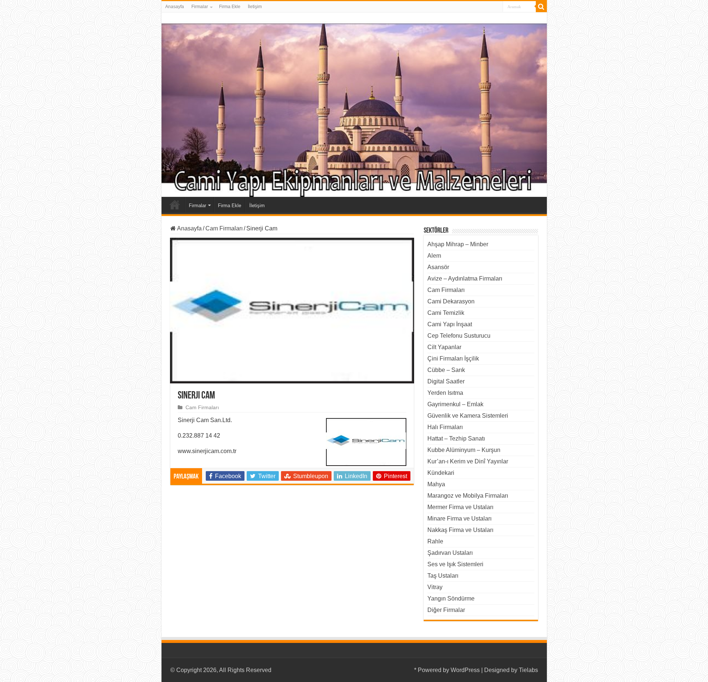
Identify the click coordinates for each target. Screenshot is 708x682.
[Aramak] (541, 6)
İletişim (255, 6)
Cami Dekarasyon (451, 301)
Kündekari (440, 473)
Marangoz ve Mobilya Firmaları (467, 496)
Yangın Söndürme (451, 598)
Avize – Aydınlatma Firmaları (464, 278)
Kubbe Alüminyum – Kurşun (463, 450)
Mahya (436, 484)
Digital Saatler (446, 381)
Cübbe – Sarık (446, 370)
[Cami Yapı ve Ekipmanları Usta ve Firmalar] (354, 105)
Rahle (435, 541)
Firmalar (199, 6)
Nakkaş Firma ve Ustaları (460, 530)
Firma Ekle (229, 6)
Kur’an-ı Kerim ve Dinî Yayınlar (467, 461)
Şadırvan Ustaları (450, 553)
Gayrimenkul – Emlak (455, 404)
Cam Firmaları (224, 228)
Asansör (438, 267)
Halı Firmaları (445, 427)
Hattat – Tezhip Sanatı (456, 438)
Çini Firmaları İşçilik (453, 358)
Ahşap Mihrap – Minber (457, 244)
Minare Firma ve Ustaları (459, 518)
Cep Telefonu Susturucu (458, 336)
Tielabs (528, 670)
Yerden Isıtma (445, 393)
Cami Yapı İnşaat (449, 324)
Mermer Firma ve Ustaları (460, 507)
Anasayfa (174, 6)
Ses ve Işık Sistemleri (455, 564)
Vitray (434, 587)
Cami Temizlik (445, 313)
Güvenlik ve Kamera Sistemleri (467, 416)
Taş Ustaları (442, 576)
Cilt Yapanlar (444, 347)
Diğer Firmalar (446, 610)
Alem (434, 256)
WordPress (465, 670)
